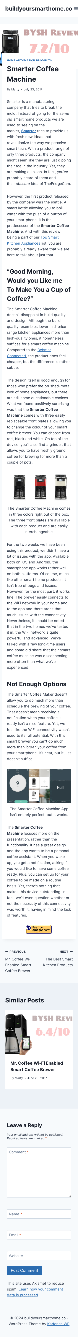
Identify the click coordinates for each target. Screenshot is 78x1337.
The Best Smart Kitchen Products (58, 958)
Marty (15, 89)
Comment (19, 1152)
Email (15, 1235)
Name (15, 1214)
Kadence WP (58, 1324)
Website (16, 1256)
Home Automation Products (29, 60)
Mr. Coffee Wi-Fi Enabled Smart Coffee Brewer (19, 961)
